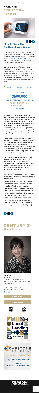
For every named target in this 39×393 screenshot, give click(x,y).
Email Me (7, 292)
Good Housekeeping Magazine (20, 58)
